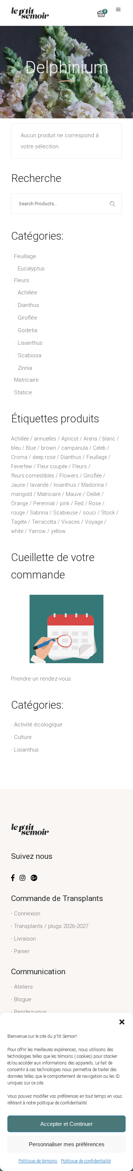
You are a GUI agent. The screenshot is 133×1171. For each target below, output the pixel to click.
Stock (108, 513)
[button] (122, 1022)
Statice (23, 392)
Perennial (44, 503)
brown (48, 448)
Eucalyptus (31, 268)
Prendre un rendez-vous (41, 678)
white (17, 531)
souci (89, 513)
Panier (22, 951)
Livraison (25, 938)
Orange (19, 503)
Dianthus (28, 305)
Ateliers (23, 986)
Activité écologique (38, 724)
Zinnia (25, 368)
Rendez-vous (30, 1012)
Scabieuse (65, 513)
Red (79, 503)
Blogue (22, 999)
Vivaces (70, 522)
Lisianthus (30, 343)
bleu (16, 448)
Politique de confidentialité (86, 1161)
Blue (31, 448)
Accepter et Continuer (66, 1124)
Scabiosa (29, 355)
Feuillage (25, 256)
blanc (108, 439)
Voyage (94, 522)
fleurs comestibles (32, 476)
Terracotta (44, 522)
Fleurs (21, 280)
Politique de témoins (37, 1161)
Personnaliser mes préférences (67, 1144)
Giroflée (27, 317)
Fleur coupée (52, 466)
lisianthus (65, 485)
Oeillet (93, 494)
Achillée (27, 292)
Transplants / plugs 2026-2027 (51, 926)
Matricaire (26, 380)
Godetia (27, 330)
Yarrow (37, 531)
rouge (18, 513)
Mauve (73, 494)
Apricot (69, 439)
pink (64, 503)
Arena (90, 439)
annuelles (45, 439)
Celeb (99, 448)
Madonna (92, 485)
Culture (23, 737)
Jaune (18, 485)
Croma (19, 457)
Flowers (68, 476)
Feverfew (21, 466)
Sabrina (39, 513)
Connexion (27, 913)
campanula (74, 448)
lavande (39, 485)
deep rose (44, 457)
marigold (21, 494)
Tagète (19, 522)
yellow (58, 531)
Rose (95, 503)
